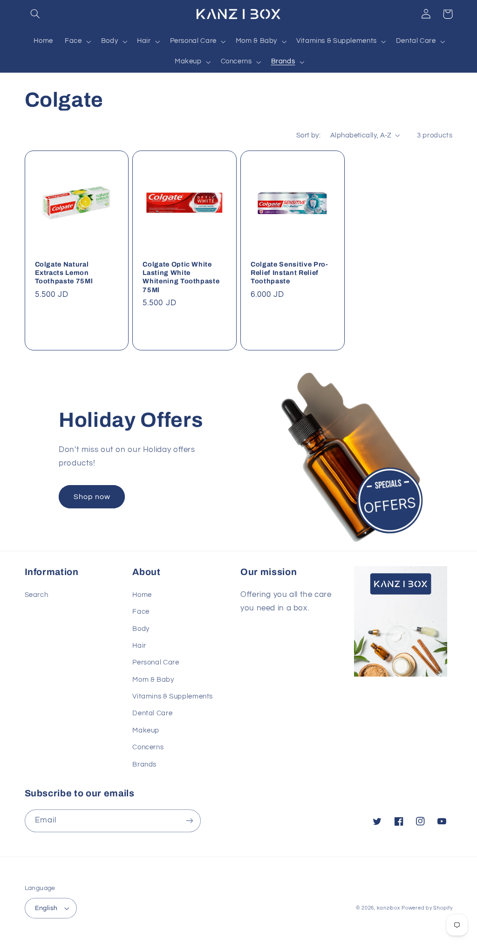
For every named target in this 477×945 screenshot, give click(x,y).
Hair (139, 645)
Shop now (92, 496)
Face (141, 611)
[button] (35, 14)
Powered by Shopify (427, 908)
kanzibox (388, 908)
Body (141, 628)
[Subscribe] (189, 820)
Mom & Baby (153, 679)
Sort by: (308, 135)
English (46, 908)
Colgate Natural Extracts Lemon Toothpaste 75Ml (64, 272)
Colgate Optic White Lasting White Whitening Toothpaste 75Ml (181, 277)
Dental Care (152, 713)
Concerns (148, 747)
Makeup (145, 730)
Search (36, 594)
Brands (144, 764)
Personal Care (155, 662)
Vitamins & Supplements (172, 696)
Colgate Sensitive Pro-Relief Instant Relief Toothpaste (289, 272)
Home (142, 594)
